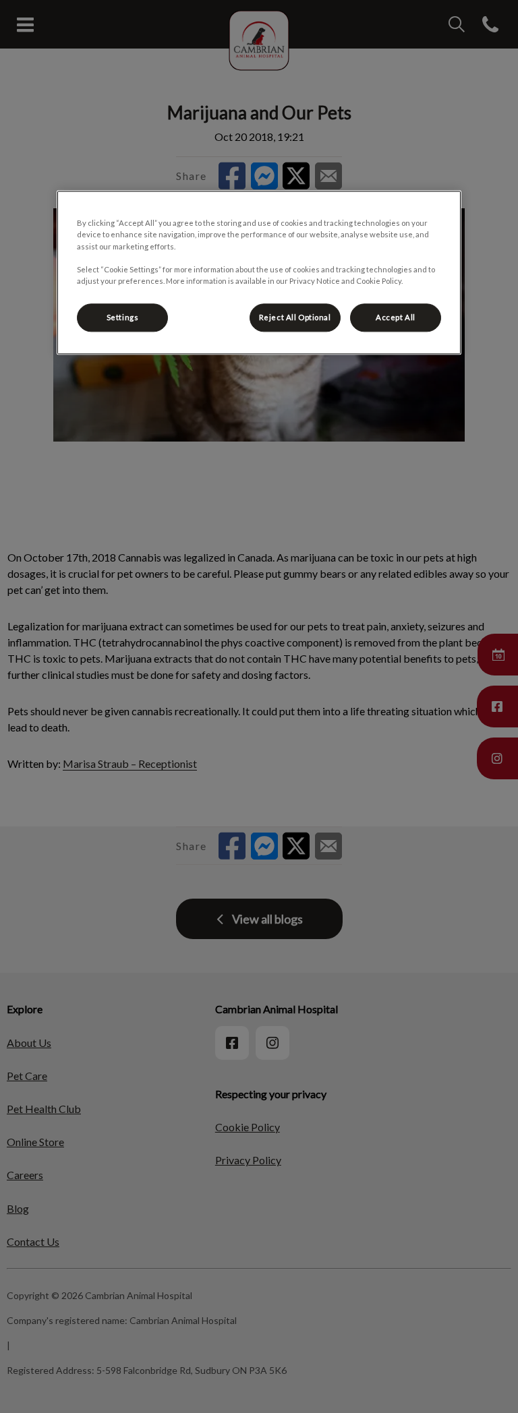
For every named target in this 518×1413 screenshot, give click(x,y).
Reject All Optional (295, 317)
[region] (259, 273)
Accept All (395, 317)
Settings (123, 317)
